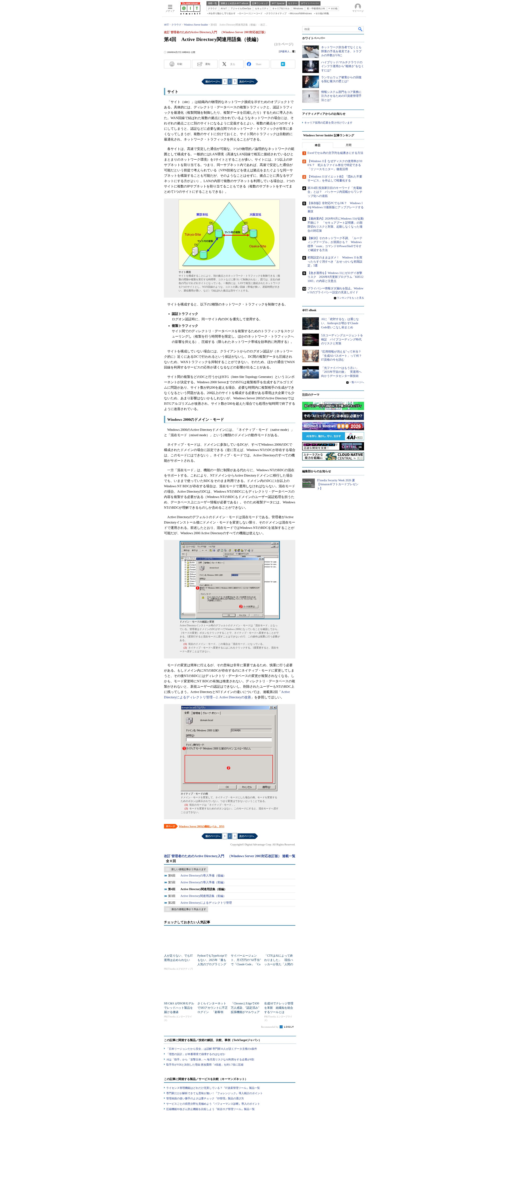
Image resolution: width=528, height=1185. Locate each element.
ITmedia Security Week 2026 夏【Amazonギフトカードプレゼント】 (337, 484)
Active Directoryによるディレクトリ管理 (206, 902)
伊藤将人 (285, 51)
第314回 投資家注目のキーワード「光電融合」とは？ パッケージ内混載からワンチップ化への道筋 (335, 192)
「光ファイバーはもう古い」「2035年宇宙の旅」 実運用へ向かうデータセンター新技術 (341, 371)
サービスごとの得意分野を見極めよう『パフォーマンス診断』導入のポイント (213, 1103)
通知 (207, 64)
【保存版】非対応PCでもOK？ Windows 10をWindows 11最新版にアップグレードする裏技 (336, 207)
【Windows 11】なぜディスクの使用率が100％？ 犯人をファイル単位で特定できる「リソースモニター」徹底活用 (335, 165)
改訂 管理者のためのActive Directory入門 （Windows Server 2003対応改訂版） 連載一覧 (229, 856)
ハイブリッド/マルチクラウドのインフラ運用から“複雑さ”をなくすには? (342, 66)
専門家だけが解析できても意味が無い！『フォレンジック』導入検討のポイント (214, 1093)
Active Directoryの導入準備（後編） (203, 875)
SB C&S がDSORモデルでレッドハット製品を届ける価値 (179, 1008)
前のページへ (212, 81)
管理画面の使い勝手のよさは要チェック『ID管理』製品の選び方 (205, 1098)
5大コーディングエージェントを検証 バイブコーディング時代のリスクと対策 (342, 339)
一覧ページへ (356, 382)
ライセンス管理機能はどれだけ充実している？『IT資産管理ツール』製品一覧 (213, 1087)
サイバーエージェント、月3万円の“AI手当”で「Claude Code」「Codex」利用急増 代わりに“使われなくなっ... (246, 964)
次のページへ (246, 81)
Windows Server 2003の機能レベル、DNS (201, 826)
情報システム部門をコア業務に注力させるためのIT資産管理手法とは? (341, 96)
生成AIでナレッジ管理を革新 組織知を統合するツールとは (278, 1008)
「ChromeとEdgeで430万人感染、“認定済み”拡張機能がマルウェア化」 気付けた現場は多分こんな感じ (245, 1012)
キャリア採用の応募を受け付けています (328, 122)
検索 (360, 29)
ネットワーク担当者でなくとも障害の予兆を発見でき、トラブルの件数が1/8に (341, 51)
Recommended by (270, 1027)
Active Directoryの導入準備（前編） (203, 882)
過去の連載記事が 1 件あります (188, 909)
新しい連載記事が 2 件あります (188, 869)
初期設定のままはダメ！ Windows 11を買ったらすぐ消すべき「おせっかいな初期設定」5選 (335, 261)
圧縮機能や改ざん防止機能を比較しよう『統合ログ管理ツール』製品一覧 (210, 1109)
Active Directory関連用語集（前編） (203, 896)
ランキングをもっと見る (350, 297)
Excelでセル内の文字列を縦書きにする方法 (335, 152)
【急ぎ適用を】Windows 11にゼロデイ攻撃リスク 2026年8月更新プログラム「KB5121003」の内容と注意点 (335, 277)
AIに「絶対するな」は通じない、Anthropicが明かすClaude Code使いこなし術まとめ (340, 323)
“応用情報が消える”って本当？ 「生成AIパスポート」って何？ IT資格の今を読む (343, 355)
